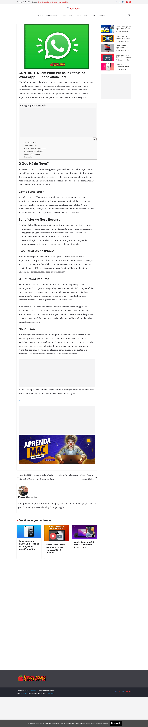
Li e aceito (116, 723)
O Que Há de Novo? (29, 142)
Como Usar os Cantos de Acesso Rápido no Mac (123, 37)
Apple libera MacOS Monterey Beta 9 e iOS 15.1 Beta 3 (84, 545)
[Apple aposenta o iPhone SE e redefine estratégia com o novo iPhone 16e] (29, 526)
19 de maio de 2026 (123, 41)
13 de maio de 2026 (123, 51)
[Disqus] (57, 584)
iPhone (78, 15)
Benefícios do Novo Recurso (35, 148)
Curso (93, 15)
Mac (70, 15)
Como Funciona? (30, 145)
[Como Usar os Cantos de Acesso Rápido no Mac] (107, 38)
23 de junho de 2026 (124, 32)
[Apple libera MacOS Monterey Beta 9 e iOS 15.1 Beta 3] (84, 526)
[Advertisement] (56, 122)
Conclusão (28, 157)
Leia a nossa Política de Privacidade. (97, 723)
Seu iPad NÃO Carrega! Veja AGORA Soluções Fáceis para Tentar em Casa (37, 477)
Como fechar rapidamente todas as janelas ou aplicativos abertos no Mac (123, 47)
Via (20, 400)
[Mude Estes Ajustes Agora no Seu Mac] (107, 29)
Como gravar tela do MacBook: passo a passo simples (123, 56)
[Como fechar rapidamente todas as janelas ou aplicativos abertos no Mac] (107, 48)
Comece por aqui (52, 15)
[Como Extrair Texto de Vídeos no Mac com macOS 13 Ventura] (56, 526)
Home (40, 15)
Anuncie (102, 15)
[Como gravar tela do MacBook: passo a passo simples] (107, 57)
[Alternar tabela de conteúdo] (93, 139)
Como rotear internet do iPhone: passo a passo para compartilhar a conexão (123, 65)
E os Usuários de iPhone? (33, 151)
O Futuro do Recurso (32, 154)
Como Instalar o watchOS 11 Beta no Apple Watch (76, 477)
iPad (85, 15)
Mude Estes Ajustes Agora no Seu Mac (50, 2)
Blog (64, 15)
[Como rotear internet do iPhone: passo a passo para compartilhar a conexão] (107, 66)
